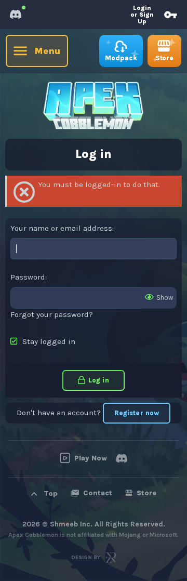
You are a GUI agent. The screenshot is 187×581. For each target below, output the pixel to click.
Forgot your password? (51, 314)
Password (27, 277)
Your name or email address (61, 228)
